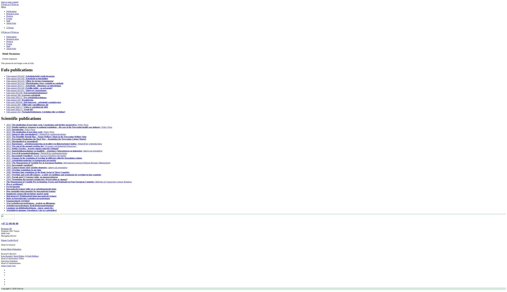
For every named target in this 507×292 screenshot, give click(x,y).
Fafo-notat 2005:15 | (26, 97)
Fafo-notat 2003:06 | (33, 102)
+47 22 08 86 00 (9, 223)
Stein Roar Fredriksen (9, 261)
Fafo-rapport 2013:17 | (33, 86)
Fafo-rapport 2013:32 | (34, 83)
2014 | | (54, 144)
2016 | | (36, 134)
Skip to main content (9, 2)
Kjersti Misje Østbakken (11, 249)
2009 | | (36, 167)
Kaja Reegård (7, 256)
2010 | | (58, 163)
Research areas (12, 14)
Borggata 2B (6, 229)
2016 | (46, 137)
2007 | (53, 175)
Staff (8, 21)
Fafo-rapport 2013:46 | (27, 78)
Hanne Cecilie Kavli (9, 240)
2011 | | (36, 156)
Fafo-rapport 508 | (23, 95)
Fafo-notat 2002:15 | (19, 109)
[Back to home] (10, 4)
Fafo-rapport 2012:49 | (29, 88)
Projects (9, 16)
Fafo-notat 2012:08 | (27, 93)
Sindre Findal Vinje (8, 266)
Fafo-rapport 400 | (27, 105)
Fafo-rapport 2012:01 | (26, 90)
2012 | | (54, 151)
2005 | (32, 177)
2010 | (19, 165)
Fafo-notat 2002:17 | (27, 107)
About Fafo (11, 23)
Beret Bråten (19, 256)
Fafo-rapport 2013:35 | (29, 81)
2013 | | (41, 146)
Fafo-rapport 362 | (35, 112)
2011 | (44, 158)
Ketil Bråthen (33, 256)
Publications (11, 11)
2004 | (36, 179)
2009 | (23, 170)
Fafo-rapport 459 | (19, 100)
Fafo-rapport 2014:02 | (30, 76)
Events (9, 18)
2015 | (46, 139)
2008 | (37, 172)
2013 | (32, 148)
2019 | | (47, 125)
